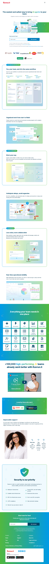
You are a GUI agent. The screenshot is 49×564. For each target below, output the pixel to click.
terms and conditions (27, 44)
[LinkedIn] (20, 551)
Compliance (32, 542)
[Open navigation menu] (44, 2)
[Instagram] (22, 551)
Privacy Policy (30, 46)
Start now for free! (13, 36)
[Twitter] (19, 551)
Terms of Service (38, 46)
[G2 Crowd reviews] (18, 408)
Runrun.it (6, 2)
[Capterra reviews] (31, 408)
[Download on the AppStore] (11, 557)
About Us (31, 537)
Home (6, 537)
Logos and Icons (33, 540)
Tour (6, 540)
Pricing (7, 542)
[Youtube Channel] (24, 551)
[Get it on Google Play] (20, 557)
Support (19, 537)
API (18, 540)
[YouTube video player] (24, 382)
